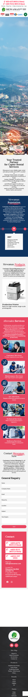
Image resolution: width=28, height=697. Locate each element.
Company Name (6, 488)
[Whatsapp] (12, 582)
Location (4, 505)
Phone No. (4, 500)
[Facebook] (7, 582)
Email (3, 494)
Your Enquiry (5, 517)
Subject (4, 511)
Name (3, 483)
